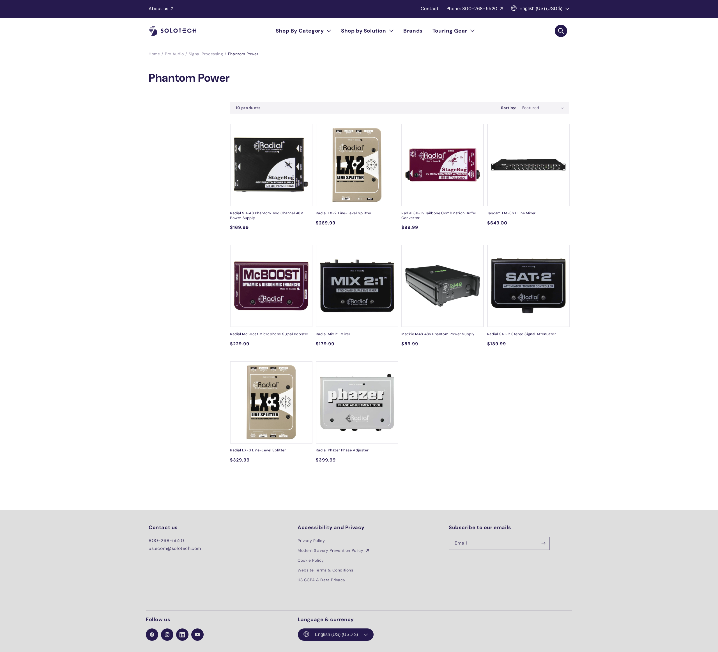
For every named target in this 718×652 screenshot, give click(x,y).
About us (159, 9)
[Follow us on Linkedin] (182, 634)
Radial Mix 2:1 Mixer (333, 334)
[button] (303, 31)
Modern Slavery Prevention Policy (331, 550)
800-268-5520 (166, 540)
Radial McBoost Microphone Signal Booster (269, 334)
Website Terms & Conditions (325, 570)
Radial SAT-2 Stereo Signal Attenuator (521, 334)
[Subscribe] (543, 543)
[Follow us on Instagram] (167, 634)
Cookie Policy (311, 560)
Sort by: (508, 107)
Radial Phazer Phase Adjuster (342, 450)
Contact (429, 9)
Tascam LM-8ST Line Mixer (511, 213)
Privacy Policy (311, 540)
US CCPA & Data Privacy (321, 579)
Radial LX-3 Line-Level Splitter (258, 450)
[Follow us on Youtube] (197, 634)
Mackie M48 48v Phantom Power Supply (438, 334)
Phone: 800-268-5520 (472, 9)
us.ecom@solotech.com (175, 548)
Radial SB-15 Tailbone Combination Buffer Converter (439, 215)
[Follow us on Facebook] (152, 634)
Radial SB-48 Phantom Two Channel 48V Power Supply (266, 215)
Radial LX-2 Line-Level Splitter (344, 213)
